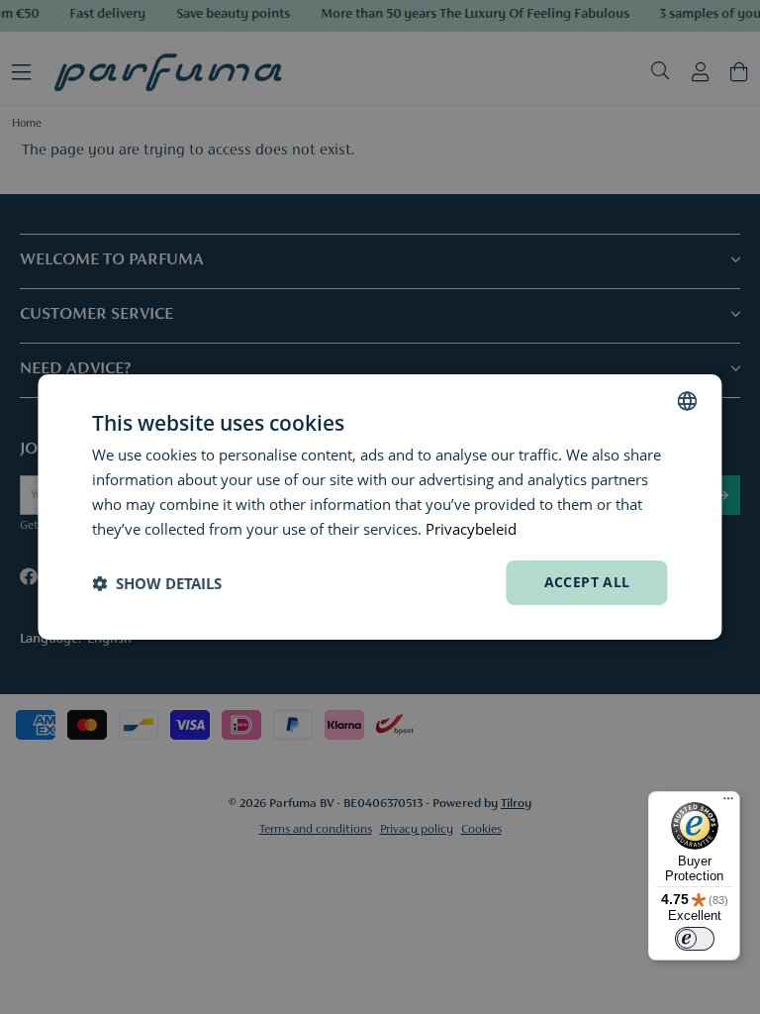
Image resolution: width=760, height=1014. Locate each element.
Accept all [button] (587, 581)
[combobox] (688, 401)
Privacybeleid (471, 529)
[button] (157, 583)
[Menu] (728, 803)
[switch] (694, 939)
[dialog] (379, 507)
